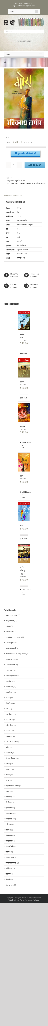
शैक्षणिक (8, 874)
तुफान (22, 381)
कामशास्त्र (9, 736)
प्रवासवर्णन (9, 808)
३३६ (18, 228)
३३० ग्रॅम (20, 241)
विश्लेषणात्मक (10, 857)
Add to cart (34, 165)
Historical (9, 631)
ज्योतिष (8, 764)
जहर (21, 475)
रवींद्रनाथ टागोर (40, 183)
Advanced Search (24, 41)
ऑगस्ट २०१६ (21, 258)
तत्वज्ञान (8, 769)
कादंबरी (23, 180)
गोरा (33, 183)
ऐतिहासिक (9, 703)
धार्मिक (8, 775)
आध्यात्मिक (9, 692)
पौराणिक (8, 802)
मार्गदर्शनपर (9, 819)
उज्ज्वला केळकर (22, 253)
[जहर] (24, 462)
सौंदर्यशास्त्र (9, 885)
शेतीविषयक (9, 868)
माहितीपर (8, 824)
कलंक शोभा (22, 335)
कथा (7, 708)
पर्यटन (7, 791)
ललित (7, 830)
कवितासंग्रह (9, 725)
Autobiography (12, 615)
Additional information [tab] (13, 195)
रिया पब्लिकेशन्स (22, 245)
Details (24, 353)
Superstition (10, 664)
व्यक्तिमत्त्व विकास (11, 863)
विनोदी (7, 852)
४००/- (19, 233)
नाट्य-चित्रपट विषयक (12, 786)
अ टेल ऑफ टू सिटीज (22, 570)
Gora (12, 183)
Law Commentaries (13, 637)
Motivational (11, 648)
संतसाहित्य (9, 879)
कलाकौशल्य (9, 719)
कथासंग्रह (9, 714)
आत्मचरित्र (9, 686)
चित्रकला (9, 753)
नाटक (7, 780)
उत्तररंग (22, 426)
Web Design (13, 900)
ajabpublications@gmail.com (24, 6)
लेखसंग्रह (9, 835)
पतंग (21, 525)
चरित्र (8, 747)
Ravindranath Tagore (23, 183)
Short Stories (11, 659)
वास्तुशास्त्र (9, 841)
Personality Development (16, 653)
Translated (10, 670)
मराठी (18, 237)
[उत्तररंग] (24, 412)
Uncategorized (11, 675)
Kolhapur (36, 900)
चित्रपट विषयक (10, 758)
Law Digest (10, 642)
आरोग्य (8, 697)
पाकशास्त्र (9, 797)
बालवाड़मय (9, 813)
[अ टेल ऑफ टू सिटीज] (24, 553)
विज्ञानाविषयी (9, 846)
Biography (10, 620)
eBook (8, 626)
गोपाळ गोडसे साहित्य (12, 741)
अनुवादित (17, 180)
